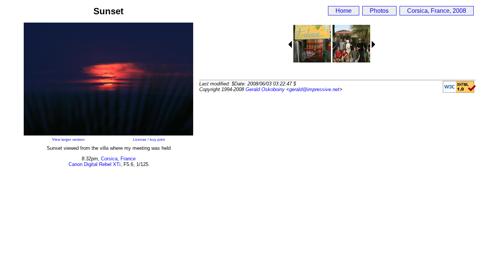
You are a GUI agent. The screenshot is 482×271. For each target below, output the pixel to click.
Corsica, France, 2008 (436, 11)
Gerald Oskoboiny (265, 89)
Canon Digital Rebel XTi (94, 164)
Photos (379, 11)
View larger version (68, 139)
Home (344, 11)
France (128, 158)
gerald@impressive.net (314, 89)
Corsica (109, 158)
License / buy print (149, 139)
